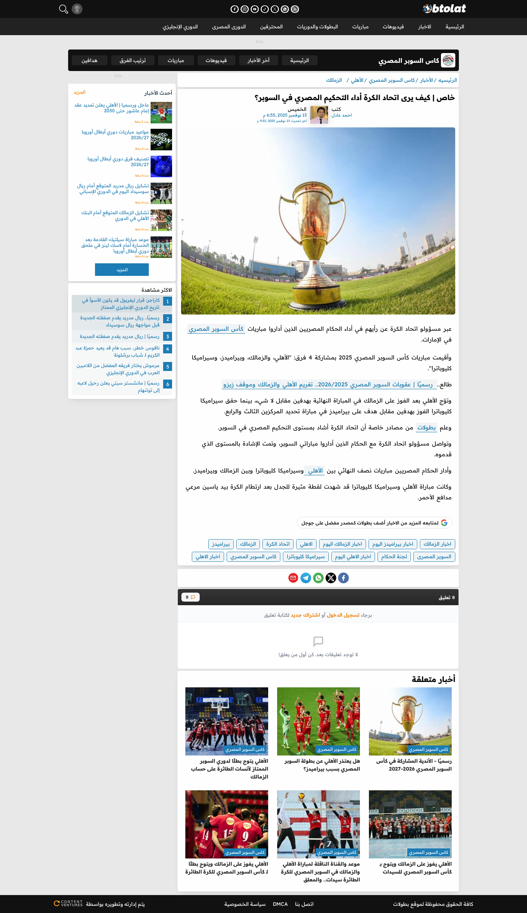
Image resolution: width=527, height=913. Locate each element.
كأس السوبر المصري (216, 328)
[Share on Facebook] (343, 578)
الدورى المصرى (229, 26)
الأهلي (314, 470)
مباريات (360, 26)
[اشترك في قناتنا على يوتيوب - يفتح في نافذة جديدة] (255, 9)
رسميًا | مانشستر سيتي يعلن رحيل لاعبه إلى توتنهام (118, 386)
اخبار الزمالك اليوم (342, 544)
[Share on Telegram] (305, 578)
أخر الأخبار (259, 60)
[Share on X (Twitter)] (331, 578)
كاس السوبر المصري (253, 556)
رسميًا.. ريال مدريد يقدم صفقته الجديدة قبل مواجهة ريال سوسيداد (120, 321)
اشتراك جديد (305, 615)
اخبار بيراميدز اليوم (392, 544)
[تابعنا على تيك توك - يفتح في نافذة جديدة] (265, 9)
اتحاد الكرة (278, 544)
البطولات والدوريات (317, 26)
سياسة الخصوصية (245, 904)
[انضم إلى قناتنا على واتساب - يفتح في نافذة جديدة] (285, 9)
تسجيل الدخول (343, 615)
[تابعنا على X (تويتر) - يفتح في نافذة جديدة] (275, 9)
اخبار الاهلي (208, 556)
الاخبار (424, 26)
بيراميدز (221, 544)
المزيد (79, 92)
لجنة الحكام (394, 556)
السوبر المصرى (434, 556)
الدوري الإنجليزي (180, 26)
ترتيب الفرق (133, 60)
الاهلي (306, 544)
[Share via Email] (293, 578)
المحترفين (271, 26)
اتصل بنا (304, 904)
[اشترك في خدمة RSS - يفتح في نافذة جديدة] (295, 9)
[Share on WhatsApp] (318, 578)
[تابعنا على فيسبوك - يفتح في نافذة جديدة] (235, 9)
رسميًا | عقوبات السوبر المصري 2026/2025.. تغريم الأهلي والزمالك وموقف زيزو (329, 384)
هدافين (90, 60)
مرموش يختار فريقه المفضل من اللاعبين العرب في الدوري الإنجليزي (118, 368)
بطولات (427, 427)
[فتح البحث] (63, 9)
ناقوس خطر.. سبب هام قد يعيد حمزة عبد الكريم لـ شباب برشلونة (117, 351)
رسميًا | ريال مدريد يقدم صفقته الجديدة (120, 336)
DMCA (280, 904)
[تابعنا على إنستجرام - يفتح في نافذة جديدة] (245, 9)
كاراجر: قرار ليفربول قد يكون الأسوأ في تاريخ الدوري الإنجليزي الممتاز (121, 303)
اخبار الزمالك (437, 544)
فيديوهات (393, 26)
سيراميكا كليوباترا (306, 556)
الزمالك (248, 544)
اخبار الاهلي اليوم (353, 556)
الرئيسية (455, 26)
